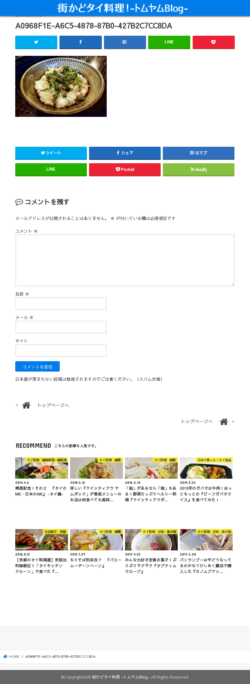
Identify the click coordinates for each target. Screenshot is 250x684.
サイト (21, 341)
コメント (26, 231)
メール (24, 317)
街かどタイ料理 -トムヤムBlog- (121, 677)
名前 (22, 294)
